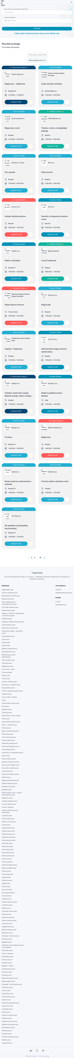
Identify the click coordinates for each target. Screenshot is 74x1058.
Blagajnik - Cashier (7, 966)
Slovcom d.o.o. (52, 295)
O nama (58, 601)
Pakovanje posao (7, 950)
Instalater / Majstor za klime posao (13, 622)
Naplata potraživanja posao (10, 780)
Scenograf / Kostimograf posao (12, 984)
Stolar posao (6, 675)
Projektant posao (7, 905)
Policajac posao (7, 1034)
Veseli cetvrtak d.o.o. (18, 118)
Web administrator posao (10, 978)
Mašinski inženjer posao (9, 648)
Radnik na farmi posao (9, 822)
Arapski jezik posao (8, 856)
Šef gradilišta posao (8, 636)
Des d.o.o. (51, 207)
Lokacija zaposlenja (9, 17)
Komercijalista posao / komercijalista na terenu (9, 603)
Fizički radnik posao (8, 819)
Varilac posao (6, 886)
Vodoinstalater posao (8, 625)
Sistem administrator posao (10, 746)
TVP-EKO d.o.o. (16, 516)
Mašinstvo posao (7, 798)
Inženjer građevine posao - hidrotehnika (10, 811)
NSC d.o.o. (51, 163)
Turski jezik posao (7, 849)
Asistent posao (6, 896)
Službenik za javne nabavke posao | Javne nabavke (13, 946)
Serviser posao (6, 859)
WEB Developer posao (9, 930)
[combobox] (4, 12)
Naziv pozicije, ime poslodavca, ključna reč (16, 9)
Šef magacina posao (8, 893)
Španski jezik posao (8, 828)
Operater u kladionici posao (10, 762)
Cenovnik (58, 590)
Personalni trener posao (9, 911)
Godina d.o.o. (15, 472)
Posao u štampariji (7, 807)
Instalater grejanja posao (9, 801)
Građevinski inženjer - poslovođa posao (12, 632)
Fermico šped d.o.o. (18, 74)
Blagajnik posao (7, 942)
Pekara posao (6, 825)
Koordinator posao (7, 956)
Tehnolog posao (7, 663)
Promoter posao (7, 972)
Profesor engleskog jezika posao (12, 691)
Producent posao (7, 987)
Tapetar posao (6, 877)
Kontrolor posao (7, 939)
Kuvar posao (6, 719)
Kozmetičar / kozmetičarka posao (12, 752)
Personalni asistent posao (10, 768)
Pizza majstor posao (8, 749)
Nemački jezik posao (8, 834)
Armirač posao (6, 871)
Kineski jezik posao (8, 852)
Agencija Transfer (53, 251)
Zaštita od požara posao (9, 1015)
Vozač (4, 700)
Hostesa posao (7, 975)
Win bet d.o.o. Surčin (18, 163)
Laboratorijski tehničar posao (11, 722)
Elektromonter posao (8, 610)
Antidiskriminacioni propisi (64, 593)
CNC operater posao (8, 660)
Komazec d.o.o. (53, 383)
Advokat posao (6, 914)
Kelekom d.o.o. (52, 472)
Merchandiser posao (8, 1027)
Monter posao (6, 1000)
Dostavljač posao (7, 1009)
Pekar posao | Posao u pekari (11, 715)
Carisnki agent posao (8, 740)
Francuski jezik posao (9, 840)
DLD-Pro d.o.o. (52, 339)
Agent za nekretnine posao (10, 731)
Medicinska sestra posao (10, 628)
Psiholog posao (7, 712)
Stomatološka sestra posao (10, 703)
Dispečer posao (7, 963)
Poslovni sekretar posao (9, 593)
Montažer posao (7, 880)
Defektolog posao (7, 734)
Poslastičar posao (7, 993)
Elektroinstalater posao (9, 868)
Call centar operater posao (10, 607)
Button (4, 26)
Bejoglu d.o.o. (16, 428)
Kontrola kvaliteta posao (9, 865)
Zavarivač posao (7, 889)
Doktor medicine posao (9, 920)
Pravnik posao (6, 728)
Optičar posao (6, 777)
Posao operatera (7, 862)
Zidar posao (5, 639)
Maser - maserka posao (9, 725)
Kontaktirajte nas (61, 605)
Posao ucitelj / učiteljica (9, 697)
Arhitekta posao (7, 790)
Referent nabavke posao (9, 783)
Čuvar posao (6, 756)
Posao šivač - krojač (8, 669)
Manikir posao (6, 1040)
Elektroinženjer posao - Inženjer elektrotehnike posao (12, 794)
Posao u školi (6, 990)
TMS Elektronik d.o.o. (54, 118)
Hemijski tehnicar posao (9, 902)
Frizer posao (6, 678)
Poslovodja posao (7, 874)
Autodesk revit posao (8, 786)
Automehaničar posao (8, 652)
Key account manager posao (11, 765)
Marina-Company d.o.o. (55, 428)
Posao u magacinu (7, 953)
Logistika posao (7, 815)
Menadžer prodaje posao (10, 743)
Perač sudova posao (8, 997)
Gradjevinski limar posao (9, 1021)
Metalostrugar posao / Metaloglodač (9, 656)
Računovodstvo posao (9, 759)
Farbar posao (6, 642)
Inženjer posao (6, 899)
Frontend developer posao (10, 1037)
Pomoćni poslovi (7, 960)
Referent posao (7, 1018)
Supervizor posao (7, 1006)
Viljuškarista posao (8, 927)
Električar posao (7, 619)
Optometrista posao (8, 917)
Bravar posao (6, 645)
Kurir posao (5, 706)
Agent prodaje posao (8, 981)
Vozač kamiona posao (9, 737)
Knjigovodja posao (7, 590)
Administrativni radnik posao (11, 596)
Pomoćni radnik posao (9, 804)
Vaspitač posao (7, 694)
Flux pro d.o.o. (16, 207)
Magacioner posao (8, 666)
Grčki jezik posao (7, 843)
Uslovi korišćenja (44, 1056)
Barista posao (6, 1012)
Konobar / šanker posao (9, 682)
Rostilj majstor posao (8, 969)
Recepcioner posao (8, 599)
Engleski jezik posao (8, 831)
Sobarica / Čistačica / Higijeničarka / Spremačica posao (13, 614)
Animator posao (7, 709)
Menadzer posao (7, 933)
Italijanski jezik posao (8, 837)
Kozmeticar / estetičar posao (11, 685)
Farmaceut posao (7, 771)
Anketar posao (6, 908)
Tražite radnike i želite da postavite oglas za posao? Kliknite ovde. (37, 33)
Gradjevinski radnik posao (10, 1024)
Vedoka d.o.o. (16, 251)
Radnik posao (6, 883)
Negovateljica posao (8, 688)
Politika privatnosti (31, 1056)
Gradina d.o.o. (16, 383)
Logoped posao (7, 1043)
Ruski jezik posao (7, 846)
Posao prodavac (7, 672)
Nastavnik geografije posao (10, 1003)
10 (40, 557)
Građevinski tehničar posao (10, 774)
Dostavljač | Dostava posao (10, 936)
